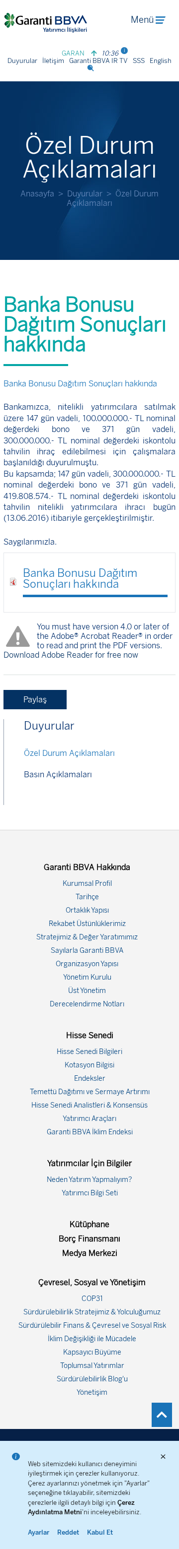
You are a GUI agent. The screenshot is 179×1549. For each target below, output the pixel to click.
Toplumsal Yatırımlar (92, 1366)
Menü (142, 19)
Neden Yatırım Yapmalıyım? (89, 1180)
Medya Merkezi (89, 1253)
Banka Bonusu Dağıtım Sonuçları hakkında (80, 578)
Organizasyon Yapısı (87, 964)
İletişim (53, 60)
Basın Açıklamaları (58, 774)
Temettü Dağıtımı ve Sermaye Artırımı (90, 1092)
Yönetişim (92, 1392)
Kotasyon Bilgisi (89, 1065)
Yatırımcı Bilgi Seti (90, 1193)
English (161, 60)
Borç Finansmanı (89, 1238)
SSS (139, 60)
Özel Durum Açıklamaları (69, 753)
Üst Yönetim (87, 991)
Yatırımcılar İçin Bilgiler (89, 1163)
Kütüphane (89, 1224)
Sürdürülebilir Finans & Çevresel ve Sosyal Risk (92, 1325)
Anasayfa (37, 193)
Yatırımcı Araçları (89, 1119)
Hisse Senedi (89, 1035)
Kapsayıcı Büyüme (92, 1352)
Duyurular (22, 60)
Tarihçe (87, 897)
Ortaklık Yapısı (87, 910)
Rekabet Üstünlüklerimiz (87, 924)
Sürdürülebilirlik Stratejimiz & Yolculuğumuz (92, 1312)
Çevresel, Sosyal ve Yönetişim (92, 1282)
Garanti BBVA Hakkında (87, 867)
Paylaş (35, 699)
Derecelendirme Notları (87, 1004)
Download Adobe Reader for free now (70, 655)
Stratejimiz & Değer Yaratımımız (87, 937)
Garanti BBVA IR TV (98, 60)
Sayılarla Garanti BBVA (87, 950)
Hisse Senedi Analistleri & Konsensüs (89, 1105)
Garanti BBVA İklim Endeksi (90, 1132)
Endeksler (89, 1078)
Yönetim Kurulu (87, 977)
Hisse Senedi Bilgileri (89, 1052)
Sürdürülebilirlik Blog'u (92, 1379)
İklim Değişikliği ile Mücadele (92, 1339)
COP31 (92, 1299)
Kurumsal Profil (87, 883)
